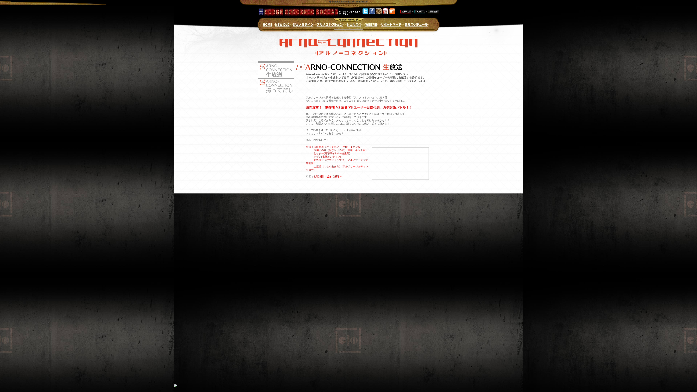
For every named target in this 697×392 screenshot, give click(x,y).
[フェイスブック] (372, 13)
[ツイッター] (365, 13)
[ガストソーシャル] (379, 13)
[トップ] (392, 13)
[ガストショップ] (385, 13)
